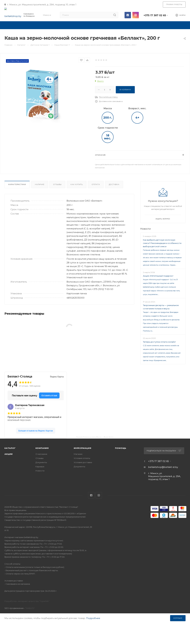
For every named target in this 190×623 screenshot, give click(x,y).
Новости (145, 228)
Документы (41, 462)
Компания (42, 448)
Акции (8, 454)
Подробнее (93, 618)
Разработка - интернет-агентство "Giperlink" (26, 601)
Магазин (78, 454)
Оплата (96, 184)
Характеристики (17, 184)
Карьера (39, 466)
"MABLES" (30, 608)
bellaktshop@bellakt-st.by (163, 467)
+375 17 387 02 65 (155, 15)
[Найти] (114, 15)
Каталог (10, 448)
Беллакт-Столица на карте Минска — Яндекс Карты (95, 436)
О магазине (41, 454)
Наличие (39, 184)
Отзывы (57, 184)
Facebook (128, 15)
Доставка (114, 184)
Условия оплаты (82, 458)
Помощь (120, 448)
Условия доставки (83, 462)
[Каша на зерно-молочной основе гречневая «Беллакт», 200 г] (42, 95)
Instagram (135, 15)
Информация (82, 448)
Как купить (77, 184)
